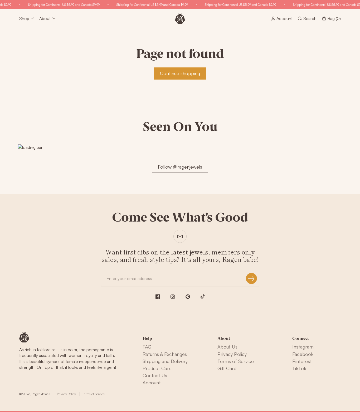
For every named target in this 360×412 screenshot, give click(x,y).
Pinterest (302, 361)
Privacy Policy (232, 354)
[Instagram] (173, 297)
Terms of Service (235, 361)
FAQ (147, 347)
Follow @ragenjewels (180, 167)
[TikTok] (203, 296)
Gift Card (226, 368)
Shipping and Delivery (165, 361)
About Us (227, 347)
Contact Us (155, 375)
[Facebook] (157, 296)
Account (152, 382)
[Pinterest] (188, 296)
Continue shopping (180, 73)
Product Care (157, 368)
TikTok (299, 368)
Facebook (302, 354)
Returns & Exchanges (165, 354)
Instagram (303, 347)
